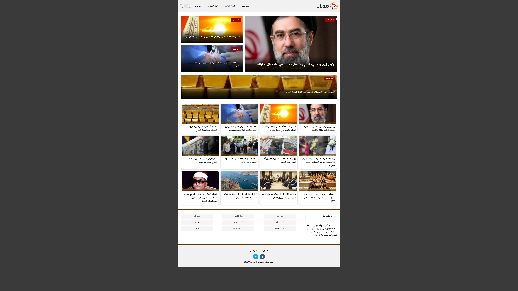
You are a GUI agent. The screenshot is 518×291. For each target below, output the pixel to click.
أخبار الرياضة (213, 6)
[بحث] (181, 6)
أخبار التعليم (238, 222)
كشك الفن (196, 216)
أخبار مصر (246, 6)
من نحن (253, 251)
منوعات (198, 6)
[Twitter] (255, 256)
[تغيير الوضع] (187, 6)
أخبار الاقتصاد (238, 216)
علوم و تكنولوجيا (238, 228)
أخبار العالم (230, 6)
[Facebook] (262, 256)
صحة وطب (196, 222)
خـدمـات (197, 228)
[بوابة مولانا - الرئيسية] (326, 6)
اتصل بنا (264, 251)
